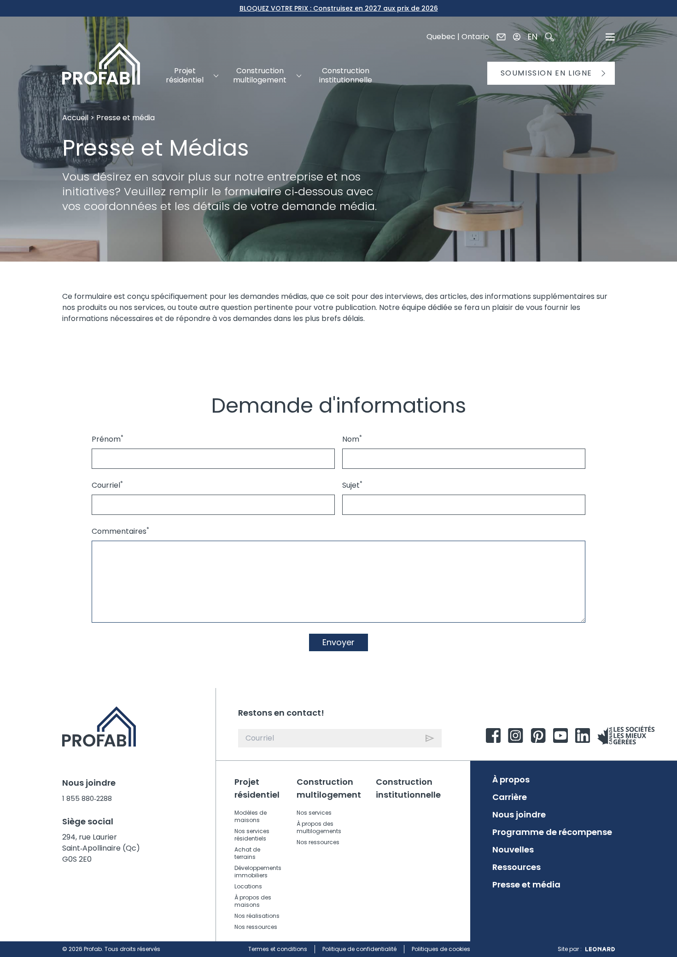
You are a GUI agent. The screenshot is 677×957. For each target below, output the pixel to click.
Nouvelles (513, 850)
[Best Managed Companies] (626, 735)
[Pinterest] (538, 735)
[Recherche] (549, 36)
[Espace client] (516, 37)
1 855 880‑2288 (87, 798)
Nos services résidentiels (251, 834)
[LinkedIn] (582, 735)
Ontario (475, 36)
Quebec (440, 36)
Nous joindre (519, 815)
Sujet (352, 485)
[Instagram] (515, 735)
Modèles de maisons (250, 816)
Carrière (509, 797)
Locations (248, 886)
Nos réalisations (257, 916)
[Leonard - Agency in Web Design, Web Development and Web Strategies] (600, 949)
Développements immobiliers (257, 871)
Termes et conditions (277, 949)
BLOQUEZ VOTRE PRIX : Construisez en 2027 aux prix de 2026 (338, 8)
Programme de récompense (552, 832)
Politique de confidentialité (359, 949)
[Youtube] (560, 735)
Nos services (314, 813)
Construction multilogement (329, 788)
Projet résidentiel (257, 788)
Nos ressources (255, 927)
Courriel (107, 485)
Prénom (107, 439)
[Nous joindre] (501, 36)
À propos (511, 780)
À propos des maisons (252, 901)
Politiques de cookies (441, 949)
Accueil (75, 117)
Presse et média (526, 885)
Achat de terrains (247, 853)
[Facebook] (493, 735)
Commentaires (120, 531)
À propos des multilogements (319, 827)
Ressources (516, 867)
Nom (352, 439)
